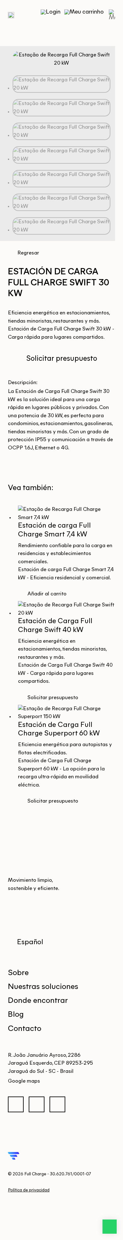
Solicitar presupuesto (61, 359)
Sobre (18, 973)
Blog (16, 1015)
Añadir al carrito (47, 594)
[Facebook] (18, 1105)
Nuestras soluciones (43, 987)
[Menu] (110, 15)
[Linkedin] (60, 1105)
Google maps (24, 1081)
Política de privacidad (29, 1190)
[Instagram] (39, 1105)
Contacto (24, 1029)
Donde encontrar (38, 1001)
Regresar (28, 253)
